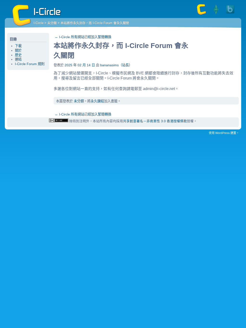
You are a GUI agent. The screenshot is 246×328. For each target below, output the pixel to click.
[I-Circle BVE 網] (230, 14)
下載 (18, 46)
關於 (18, 50)
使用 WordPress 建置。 (224, 133)
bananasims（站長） (116, 65)
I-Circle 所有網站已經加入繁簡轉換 (83, 37)
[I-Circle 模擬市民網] (216, 14)
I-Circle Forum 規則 (29, 64)
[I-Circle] (202, 14)
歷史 (18, 55)
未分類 (52, 23)
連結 (18, 59)
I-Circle (22, 16)
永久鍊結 (97, 101)
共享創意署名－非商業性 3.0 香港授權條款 (155, 121)
